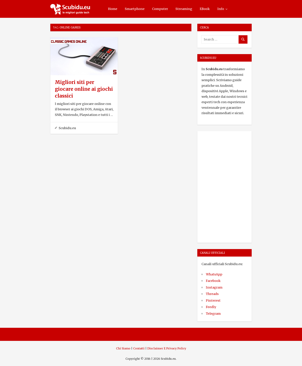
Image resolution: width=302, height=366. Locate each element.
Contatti (139, 348)
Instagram (214, 287)
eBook (205, 9)
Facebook (213, 281)
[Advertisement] (224, 186)
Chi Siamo (123, 348)
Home (112, 9)
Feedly (211, 307)
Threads (212, 294)
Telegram (213, 314)
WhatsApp (214, 274)
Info (220, 9)
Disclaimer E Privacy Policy (166, 348)
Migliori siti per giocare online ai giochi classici (84, 89)
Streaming (183, 9)
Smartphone (135, 9)
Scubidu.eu (67, 128)
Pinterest (213, 300)
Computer (160, 9)
